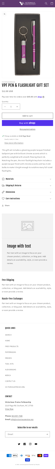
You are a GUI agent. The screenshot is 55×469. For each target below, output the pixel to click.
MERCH (8, 375)
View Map (9, 409)
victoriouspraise (24, 464)
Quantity (5, 101)
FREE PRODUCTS (11, 346)
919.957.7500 (17, 416)
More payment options (27, 129)
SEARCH (8, 335)
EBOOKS (8, 358)
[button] (3, 3)
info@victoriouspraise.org (22, 419)
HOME (7, 340)
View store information (13, 143)
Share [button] (7, 205)
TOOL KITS (9, 364)
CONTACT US (10, 381)
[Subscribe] (47, 434)
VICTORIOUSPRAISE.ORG (15, 387)
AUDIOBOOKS (10, 369)
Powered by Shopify (34, 464)
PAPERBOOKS (10, 352)
